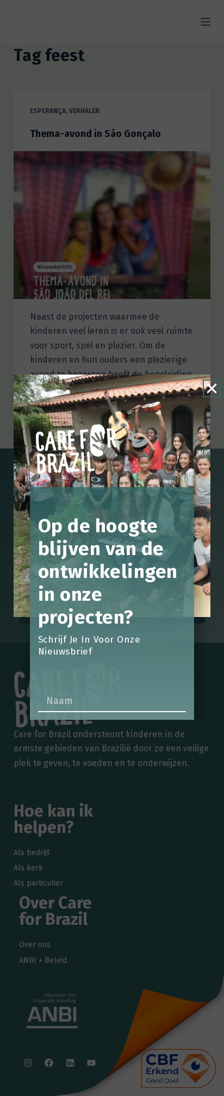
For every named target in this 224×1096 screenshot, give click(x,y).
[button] (212, 388)
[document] (112, 548)
